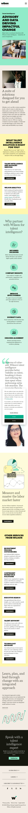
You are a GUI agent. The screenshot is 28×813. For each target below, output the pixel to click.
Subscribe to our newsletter (13, 783)
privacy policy (9, 398)
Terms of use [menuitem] (14, 802)
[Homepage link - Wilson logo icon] (14, 800)
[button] (26, 3)
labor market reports (12, 196)
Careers (13, 777)
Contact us (14, 758)
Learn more (10, 178)
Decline (14, 420)
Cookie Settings (14, 412)
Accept (14, 416)
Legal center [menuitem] (21, 802)
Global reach (13, 770)
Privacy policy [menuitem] (6, 802)
